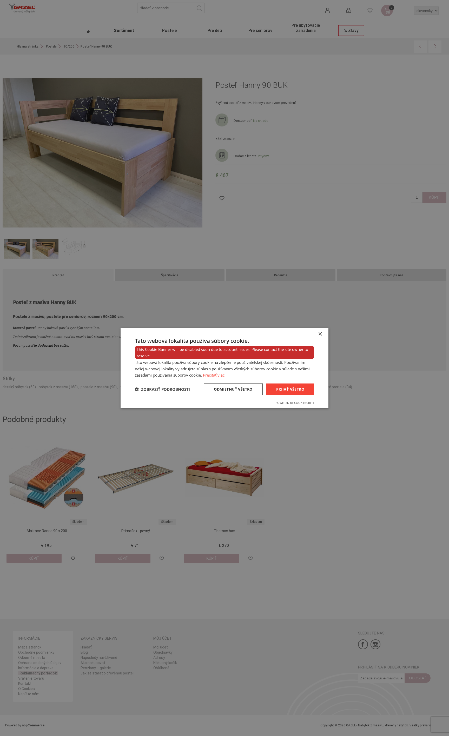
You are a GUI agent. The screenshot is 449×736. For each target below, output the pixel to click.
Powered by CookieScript (294, 402)
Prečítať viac (213, 375)
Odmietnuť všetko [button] (233, 389)
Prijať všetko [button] (290, 389)
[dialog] (224, 368)
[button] (162, 389)
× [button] (320, 334)
